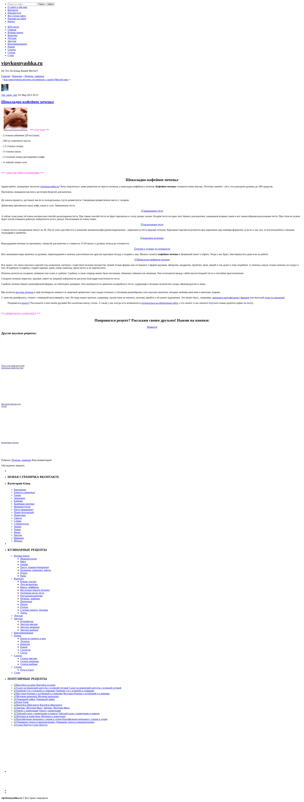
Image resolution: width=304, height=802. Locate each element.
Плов (25, 702)
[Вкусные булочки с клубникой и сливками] (38, 693)
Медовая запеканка (48, 696)
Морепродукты (22, 506)
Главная (12, 29)
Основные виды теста (32, 593)
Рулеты (24, 607)
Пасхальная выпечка (31, 595)
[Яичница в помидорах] (27, 716)
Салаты (12, 49)
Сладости (25, 649)
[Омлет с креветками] (26, 710)
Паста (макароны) (23, 509)
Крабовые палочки (24, 503)
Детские (12, 38)
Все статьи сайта (17, 15)
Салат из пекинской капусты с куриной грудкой (95, 687)
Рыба (23, 575)
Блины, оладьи (28, 581)
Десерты (24, 641)
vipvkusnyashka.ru (22, 63)
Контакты (13, 10)
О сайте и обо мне (17, 7)
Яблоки (18, 540)
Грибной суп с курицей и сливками (75, 690)
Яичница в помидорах (53, 716)
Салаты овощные (29, 661)
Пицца (24, 604)
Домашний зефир (45, 699)
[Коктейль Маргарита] (26, 705)
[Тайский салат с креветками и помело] (36, 713)
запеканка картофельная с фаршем (230, 297)
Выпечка (12, 35)
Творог (18, 526)
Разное (11, 46)
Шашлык (19, 538)
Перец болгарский (24, 512)
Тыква (17, 529)
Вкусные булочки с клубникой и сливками (86, 693)
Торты (23, 612)
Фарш (17, 532)
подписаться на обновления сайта (159, 303)
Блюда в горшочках (24, 492)
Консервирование (17, 44)
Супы (11, 55)
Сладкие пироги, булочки (34, 610)
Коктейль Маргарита (51, 705)
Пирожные (26, 601)
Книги (11, 21)
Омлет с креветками (50, 710)
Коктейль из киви (45, 685)
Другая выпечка (29, 584)
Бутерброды (26, 621)
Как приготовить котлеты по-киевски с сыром (29, 79)
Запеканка (19, 498)
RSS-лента (13, 26)
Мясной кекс (61, 79)
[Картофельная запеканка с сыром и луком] (38, 719)
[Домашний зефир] (24, 699)
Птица (23, 573)
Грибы (17, 495)
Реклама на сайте (17, 18)
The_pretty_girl (9, 95)
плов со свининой (274, 297)
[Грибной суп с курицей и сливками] (34, 690)
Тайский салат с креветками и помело (78, 713)
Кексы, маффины (29, 587)
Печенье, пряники (34, 76)
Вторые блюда (15, 32)
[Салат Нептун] (23, 725)
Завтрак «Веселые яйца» (57, 707)
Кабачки (18, 501)
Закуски (12, 41)
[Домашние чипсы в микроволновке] (34, 722)
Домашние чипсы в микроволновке (75, 722)
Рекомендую (14, 13)
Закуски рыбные (29, 630)
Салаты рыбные (29, 664)
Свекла (18, 518)
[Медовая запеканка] (25, 696)
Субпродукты (21, 523)
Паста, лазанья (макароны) (34, 567)
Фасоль (18, 535)
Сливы (17, 521)
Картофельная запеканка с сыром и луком (84, 719)
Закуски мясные (29, 624)
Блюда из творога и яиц (33, 638)
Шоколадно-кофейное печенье (27, 102)
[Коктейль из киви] (25, 685)
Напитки (25, 644)
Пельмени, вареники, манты (35, 570)
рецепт (25, 303)
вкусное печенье (24, 292)
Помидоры (20, 515)
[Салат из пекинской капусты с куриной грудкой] (41, 687)
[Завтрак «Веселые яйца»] (28, 707)
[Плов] (18, 702)
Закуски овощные (30, 627)
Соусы (23, 652)
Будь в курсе (27, 669)
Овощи (24, 564)
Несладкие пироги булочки (35, 590)
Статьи (11, 52)
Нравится (152, 327)
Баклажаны (20, 489)
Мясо (23, 561)
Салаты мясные (28, 658)
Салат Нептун (40, 725)
